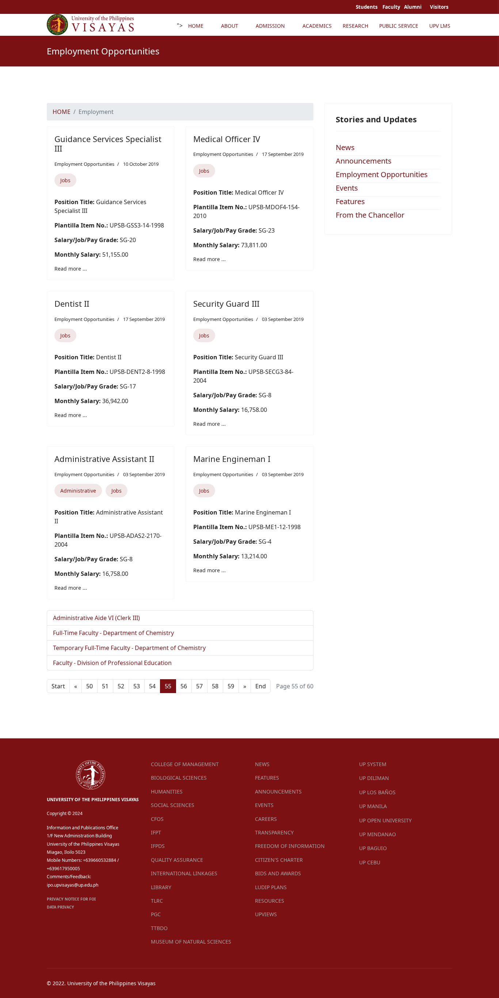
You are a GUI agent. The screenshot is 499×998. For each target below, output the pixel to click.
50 (89, 686)
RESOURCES (269, 900)
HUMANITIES (167, 791)
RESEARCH (355, 25)
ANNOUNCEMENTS (278, 791)
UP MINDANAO (377, 834)
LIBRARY (161, 887)
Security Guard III (226, 303)
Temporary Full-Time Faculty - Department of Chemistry (129, 648)
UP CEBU (369, 862)
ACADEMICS (317, 25)
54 (152, 686)
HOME (195, 25)
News (345, 147)
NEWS (262, 764)
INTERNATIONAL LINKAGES (184, 873)
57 (199, 686)
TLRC (157, 900)
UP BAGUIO (373, 848)
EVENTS (264, 805)
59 (231, 686)
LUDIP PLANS (271, 887)
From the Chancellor (370, 215)
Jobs (65, 180)
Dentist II (71, 303)
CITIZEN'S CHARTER (279, 859)
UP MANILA (373, 806)
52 (121, 686)
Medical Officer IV (226, 138)
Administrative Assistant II (104, 458)
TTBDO (159, 928)
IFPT (156, 832)
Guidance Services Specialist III (107, 143)
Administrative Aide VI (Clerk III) (96, 618)
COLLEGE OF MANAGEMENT (185, 764)
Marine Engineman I (231, 458)
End (260, 686)
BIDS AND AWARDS (278, 873)
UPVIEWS (266, 914)
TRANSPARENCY (274, 832)
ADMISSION (270, 25)
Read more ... (70, 268)
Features (350, 201)
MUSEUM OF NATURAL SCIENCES (191, 941)
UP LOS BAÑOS (377, 792)
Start (58, 686)
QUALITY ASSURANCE (177, 859)
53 (136, 686)
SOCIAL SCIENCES (172, 805)
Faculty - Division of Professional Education (112, 663)
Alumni (413, 7)
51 (105, 686)
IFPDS (158, 845)
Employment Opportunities (84, 164)
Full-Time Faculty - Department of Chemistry (113, 633)
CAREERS (266, 818)
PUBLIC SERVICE (398, 25)
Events (347, 188)
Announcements (364, 161)
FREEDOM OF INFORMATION (290, 845)
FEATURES (267, 777)
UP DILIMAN (374, 778)
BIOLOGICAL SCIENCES (179, 777)
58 (215, 686)
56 (183, 686)
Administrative (78, 490)
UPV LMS (439, 25)
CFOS (157, 818)
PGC (156, 914)
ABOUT (229, 25)
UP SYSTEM (372, 764)
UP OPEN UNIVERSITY (385, 820)
